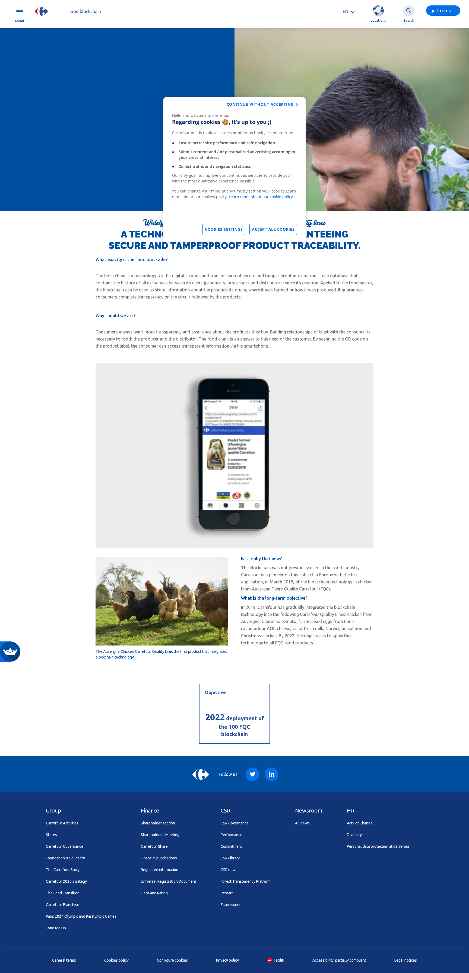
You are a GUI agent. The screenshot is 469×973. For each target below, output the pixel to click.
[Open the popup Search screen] (408, 10)
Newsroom (308, 810)
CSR (225, 810)
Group (53, 810)
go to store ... (443, 10)
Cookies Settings (224, 229)
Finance (150, 810)
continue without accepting (260, 104)
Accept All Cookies (273, 229)
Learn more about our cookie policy (261, 196)
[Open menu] (19, 11)
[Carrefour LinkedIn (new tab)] (271, 774)
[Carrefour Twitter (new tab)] (252, 774)
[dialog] (234, 169)
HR (350, 810)
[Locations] (378, 10)
